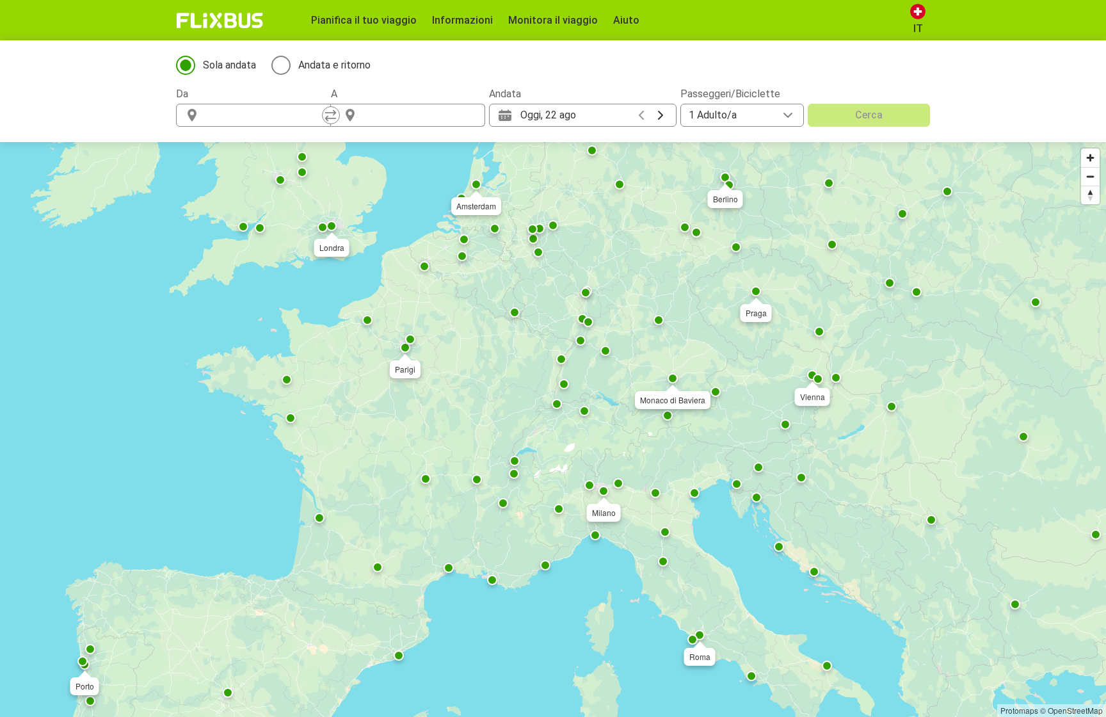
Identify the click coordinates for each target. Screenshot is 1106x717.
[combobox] (265, 115)
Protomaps (1019, 710)
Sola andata (229, 65)
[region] (553, 429)
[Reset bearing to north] (1090, 195)
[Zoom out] (1090, 176)
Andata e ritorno (334, 65)
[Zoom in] (1090, 158)
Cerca (869, 115)
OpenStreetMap (1075, 710)
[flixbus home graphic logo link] (220, 20)
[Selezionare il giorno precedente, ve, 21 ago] (641, 115)
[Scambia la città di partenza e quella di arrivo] (331, 115)
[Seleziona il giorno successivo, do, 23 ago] (660, 115)
